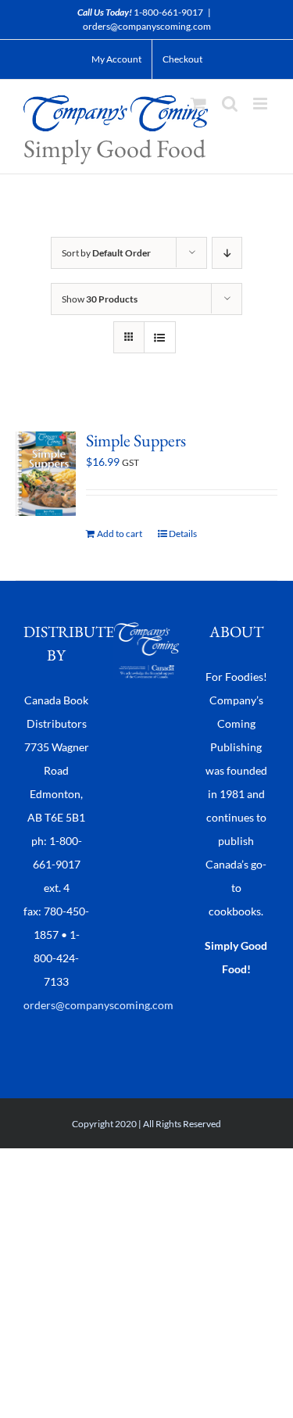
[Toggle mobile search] (230, 103)
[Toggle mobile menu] (261, 103)
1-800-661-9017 (168, 12)
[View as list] (160, 337)
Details (183, 533)
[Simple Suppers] (46, 473)
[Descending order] (227, 253)
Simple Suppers (136, 440)
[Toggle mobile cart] (198, 103)
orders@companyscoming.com (147, 26)
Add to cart (119, 533)
